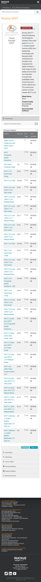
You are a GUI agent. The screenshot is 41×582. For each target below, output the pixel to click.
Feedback (4, 551)
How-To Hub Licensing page (10, 502)
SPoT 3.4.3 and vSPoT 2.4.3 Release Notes (9, 271)
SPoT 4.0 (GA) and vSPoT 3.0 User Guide (9, 381)
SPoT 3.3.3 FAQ (9, 180)
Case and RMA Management (10, 515)
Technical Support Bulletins (9, 542)
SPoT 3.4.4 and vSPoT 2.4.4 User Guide (9, 302)
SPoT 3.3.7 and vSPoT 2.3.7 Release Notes (9, 218)
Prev (25, 447)
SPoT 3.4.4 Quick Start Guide (8, 293)
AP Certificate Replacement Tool (11, 512)
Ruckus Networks (20, 565)
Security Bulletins (10, 466)
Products (6, 8)
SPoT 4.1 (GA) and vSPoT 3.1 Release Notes (9, 409)
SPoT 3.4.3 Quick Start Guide (8, 253)
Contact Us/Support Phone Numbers (12, 549)
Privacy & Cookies (18, 578)
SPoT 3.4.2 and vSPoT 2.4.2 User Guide (9, 227)
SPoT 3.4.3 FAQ (9, 243)
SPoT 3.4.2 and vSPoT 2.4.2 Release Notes (9, 236)
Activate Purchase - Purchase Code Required (15, 518)
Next (33, 447)
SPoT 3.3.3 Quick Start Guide (8, 173)
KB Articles (8, 457)
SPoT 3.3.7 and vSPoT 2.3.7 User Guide (9, 208)
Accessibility (27, 578)
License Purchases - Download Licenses (13, 505)
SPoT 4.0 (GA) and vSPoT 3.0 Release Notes (9, 390)
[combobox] (17, 11)
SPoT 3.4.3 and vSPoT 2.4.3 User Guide (9, 262)
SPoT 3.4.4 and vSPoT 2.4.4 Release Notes (9, 311)
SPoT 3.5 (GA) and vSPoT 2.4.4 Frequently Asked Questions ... (9, 323)
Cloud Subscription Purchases (10, 521)
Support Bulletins (10, 471)
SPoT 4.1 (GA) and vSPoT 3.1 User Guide (9, 399)
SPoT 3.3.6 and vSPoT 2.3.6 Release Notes (9, 199)
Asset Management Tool (8, 511)
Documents (9, 118)
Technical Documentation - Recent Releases (14, 538)
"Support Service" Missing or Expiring (12, 528)
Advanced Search (10, 476)
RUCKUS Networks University (10, 545)
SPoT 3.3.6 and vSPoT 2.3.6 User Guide (9, 190)
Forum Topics (9, 461)
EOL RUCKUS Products (20, 8)
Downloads (8, 452)
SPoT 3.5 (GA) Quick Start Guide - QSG (9, 335)
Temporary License (7, 506)
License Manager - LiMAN (9, 503)
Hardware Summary (7, 514)
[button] (38, 11)
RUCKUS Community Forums (10, 540)
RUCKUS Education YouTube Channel (13, 543)
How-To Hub (5, 539)
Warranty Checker (7, 527)
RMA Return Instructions (9, 530)
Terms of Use (9, 578)
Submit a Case (6, 519)
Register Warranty (7, 526)
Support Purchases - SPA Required (12, 517)
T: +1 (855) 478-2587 (20, 569)
